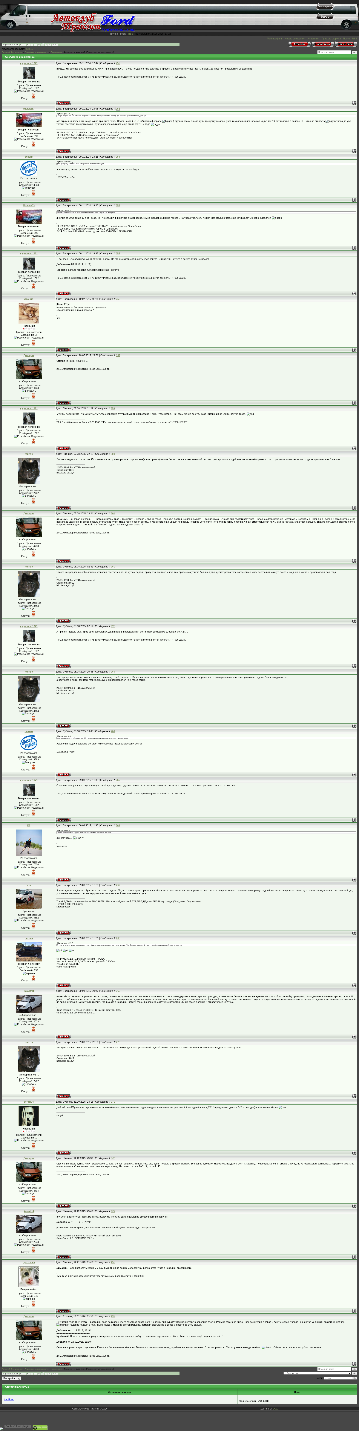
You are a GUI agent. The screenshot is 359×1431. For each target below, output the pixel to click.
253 (118, 156)
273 (113, 1211)
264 (113, 731)
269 (118, 991)
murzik (29, 454)
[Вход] (325, 19)
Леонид (28, 299)
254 (118, 205)
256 (118, 299)
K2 (28, 825)
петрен (29, 938)
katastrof (29, 991)
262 (113, 626)
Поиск (346, 38)
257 (118, 355)
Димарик (29, 355)
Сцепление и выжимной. (75, 52)
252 (118, 108)
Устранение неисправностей (37, 52)
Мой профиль (275, 38)
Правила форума (331, 38)
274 (113, 1262)
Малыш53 (29, 108)
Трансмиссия (56, 52)
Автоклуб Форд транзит (12, 52)
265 (118, 780)
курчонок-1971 (29, 63)
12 (46, 45)
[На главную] (93, 31)
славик (29, 156)
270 (118, 1042)
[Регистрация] (325, 9)
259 (113, 454)
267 (118, 885)
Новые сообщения (295, 38)
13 (49, 45)
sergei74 (29, 1101)
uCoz (276, 1408)
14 (53, 45)
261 (113, 566)
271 (113, 1101)
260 (113, 513)
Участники (313, 38)
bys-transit (29, 1262)
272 (113, 1158)
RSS (130, 33)
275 (113, 1316)
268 (118, 938)
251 (118, 63)
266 (118, 825)
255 (118, 253)
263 (113, 671)
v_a (29, 885)
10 (38, 45)
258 (113, 408)
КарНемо (29, 49)
